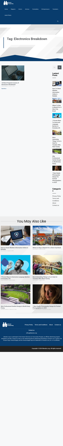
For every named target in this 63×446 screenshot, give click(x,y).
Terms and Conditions (55, 200)
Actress (27, 9)
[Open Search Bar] (58, 21)
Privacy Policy (56, 196)
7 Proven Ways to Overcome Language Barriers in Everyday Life (56, 124)
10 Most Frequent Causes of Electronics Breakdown (10, 83)
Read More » (4, 88)
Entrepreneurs (45, 9)
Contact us (55, 205)
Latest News (8, 15)
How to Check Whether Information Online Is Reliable (56, 92)
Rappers (13, 9)
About (54, 203)
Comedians (35, 9)
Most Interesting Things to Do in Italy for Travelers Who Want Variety (45, 277)
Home (6, 9)
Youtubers (55, 9)
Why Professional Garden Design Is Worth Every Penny (56, 159)
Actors (20, 9)
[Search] (59, 67)
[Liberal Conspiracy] (8, 3)
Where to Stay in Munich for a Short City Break (47, 247)
